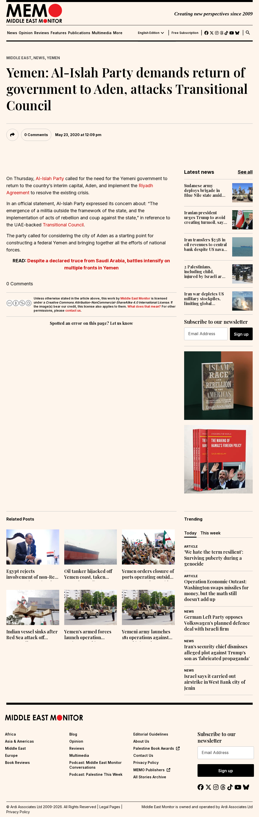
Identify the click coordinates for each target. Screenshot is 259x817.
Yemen (53, 58)
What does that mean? (144, 306)
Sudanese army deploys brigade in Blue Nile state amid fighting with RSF (203, 190)
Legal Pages (109, 807)
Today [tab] (190, 532)
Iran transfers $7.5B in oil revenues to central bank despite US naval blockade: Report (205, 244)
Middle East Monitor (135, 298)
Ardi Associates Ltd (237, 807)
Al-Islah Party (50, 178)
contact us (73, 310)
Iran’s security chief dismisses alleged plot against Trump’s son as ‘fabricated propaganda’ (217, 652)
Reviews (41, 33)
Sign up (241, 334)
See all (245, 172)
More (117, 33)
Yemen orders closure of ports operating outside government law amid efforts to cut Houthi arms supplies (148, 574)
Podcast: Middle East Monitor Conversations (95, 764)
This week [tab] (210, 532)
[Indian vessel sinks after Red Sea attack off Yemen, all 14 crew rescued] (32, 607)
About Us (141, 741)
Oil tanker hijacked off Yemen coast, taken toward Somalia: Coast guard (88, 574)
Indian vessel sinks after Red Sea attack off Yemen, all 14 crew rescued (32, 635)
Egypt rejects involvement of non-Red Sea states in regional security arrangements (31, 574)
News (12, 33)
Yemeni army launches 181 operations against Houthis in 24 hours (146, 635)
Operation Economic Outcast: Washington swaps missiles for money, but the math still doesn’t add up (216, 590)
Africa (10, 734)
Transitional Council (63, 224)
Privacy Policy (146, 762)
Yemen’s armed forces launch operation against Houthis (87, 635)
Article (191, 546)
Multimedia (102, 33)
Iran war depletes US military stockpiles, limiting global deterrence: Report (204, 298)
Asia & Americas (19, 741)
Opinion (26, 33)
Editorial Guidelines (150, 734)
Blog (73, 734)
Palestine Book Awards (153, 748)
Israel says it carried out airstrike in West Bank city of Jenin (214, 682)
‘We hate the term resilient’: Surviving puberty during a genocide (213, 558)
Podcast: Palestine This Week (95, 774)
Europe (11, 755)
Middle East (18, 58)
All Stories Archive (149, 777)
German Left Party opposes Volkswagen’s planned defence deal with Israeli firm (217, 623)
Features (59, 33)
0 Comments (36, 135)
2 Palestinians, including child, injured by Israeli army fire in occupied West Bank (206, 271)
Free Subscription (184, 33)
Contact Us (143, 755)
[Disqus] (91, 396)
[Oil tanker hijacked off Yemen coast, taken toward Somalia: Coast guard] (90, 547)
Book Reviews (17, 762)
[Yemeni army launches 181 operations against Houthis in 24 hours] (148, 607)
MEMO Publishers (149, 770)
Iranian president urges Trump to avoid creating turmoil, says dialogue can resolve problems (205, 217)
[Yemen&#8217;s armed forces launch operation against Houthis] (90, 607)
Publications (79, 33)
